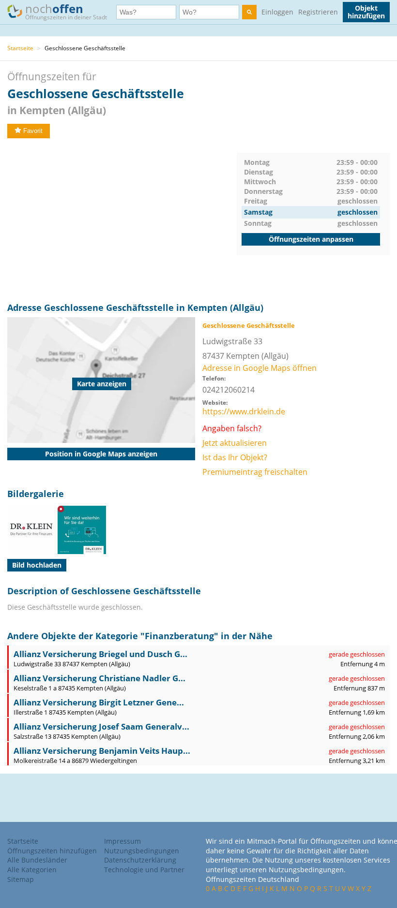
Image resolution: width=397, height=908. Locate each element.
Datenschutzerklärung (140, 859)
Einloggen (277, 11)
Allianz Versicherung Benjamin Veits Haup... (102, 750)
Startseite (20, 48)
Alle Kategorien (32, 869)
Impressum (122, 841)
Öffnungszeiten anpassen (311, 239)
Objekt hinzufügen (366, 11)
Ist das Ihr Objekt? (234, 457)
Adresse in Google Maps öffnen (259, 368)
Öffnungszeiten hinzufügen (52, 850)
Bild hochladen (36, 565)
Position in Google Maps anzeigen (101, 453)
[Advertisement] (122, 220)
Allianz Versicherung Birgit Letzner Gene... (99, 702)
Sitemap (20, 879)
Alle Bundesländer (37, 859)
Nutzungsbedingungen (141, 850)
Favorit (33, 130)
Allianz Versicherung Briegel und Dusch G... (100, 653)
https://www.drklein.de (243, 411)
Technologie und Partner (144, 869)
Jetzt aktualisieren (234, 443)
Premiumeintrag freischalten (254, 472)
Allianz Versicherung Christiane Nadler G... (99, 678)
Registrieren (318, 11)
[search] (249, 12)
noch (66, 10)
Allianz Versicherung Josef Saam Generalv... (101, 726)
